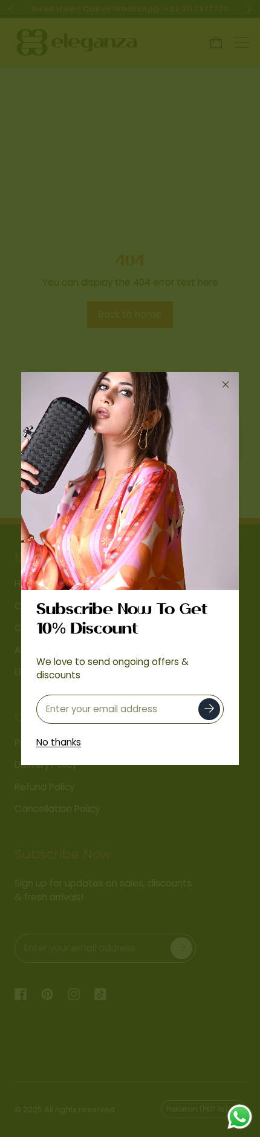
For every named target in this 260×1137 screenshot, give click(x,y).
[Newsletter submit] (209, 709)
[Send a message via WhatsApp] (240, 1117)
